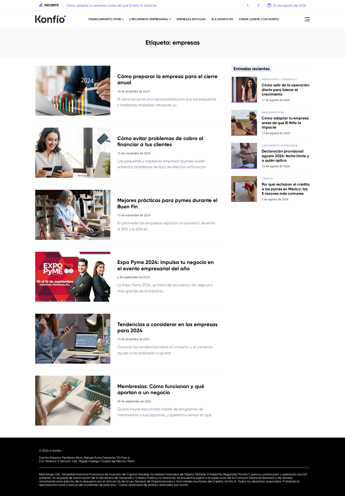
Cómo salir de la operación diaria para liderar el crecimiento (285, 89)
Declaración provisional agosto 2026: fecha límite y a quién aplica (285, 155)
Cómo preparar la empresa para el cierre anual (167, 79)
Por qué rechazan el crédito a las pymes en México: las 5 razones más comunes (286, 188)
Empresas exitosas (191, 19)
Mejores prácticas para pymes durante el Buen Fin (167, 203)
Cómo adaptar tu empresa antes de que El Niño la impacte (111, 5)
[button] (248, 5)
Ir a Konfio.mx (222, 19)
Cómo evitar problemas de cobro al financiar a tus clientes (160, 141)
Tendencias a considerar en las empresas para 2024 (167, 327)
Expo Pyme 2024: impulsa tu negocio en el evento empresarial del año (165, 265)
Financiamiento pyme (104, 19)
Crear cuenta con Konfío (259, 19)
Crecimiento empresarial (149, 19)
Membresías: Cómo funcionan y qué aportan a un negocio (160, 389)
